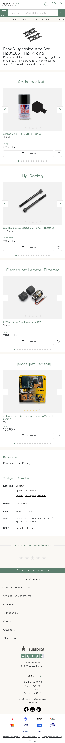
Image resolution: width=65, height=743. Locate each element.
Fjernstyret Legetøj (32, 364)
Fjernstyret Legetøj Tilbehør (32, 270)
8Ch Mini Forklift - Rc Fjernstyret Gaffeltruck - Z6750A (29, 417)
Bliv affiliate (10, 638)
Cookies (32, 741)
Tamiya (7, 137)
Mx (4, 422)
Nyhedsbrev (10, 612)
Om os (7, 621)
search (61, 13)
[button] (5, 109)
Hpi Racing (32, 176)
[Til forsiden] (10, 4)
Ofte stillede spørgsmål (17, 596)
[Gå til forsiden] (32, 675)
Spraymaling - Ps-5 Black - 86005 (22, 134)
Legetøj (20, 485)
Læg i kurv (28, 153)
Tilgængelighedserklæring (50, 736)
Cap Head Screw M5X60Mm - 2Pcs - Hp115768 (28, 228)
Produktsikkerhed (25, 528)
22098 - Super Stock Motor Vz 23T (22, 322)
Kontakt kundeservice (16, 587)
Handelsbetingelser (11, 736)
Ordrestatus (10, 604)
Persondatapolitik (29, 736)
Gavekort (9, 629)
